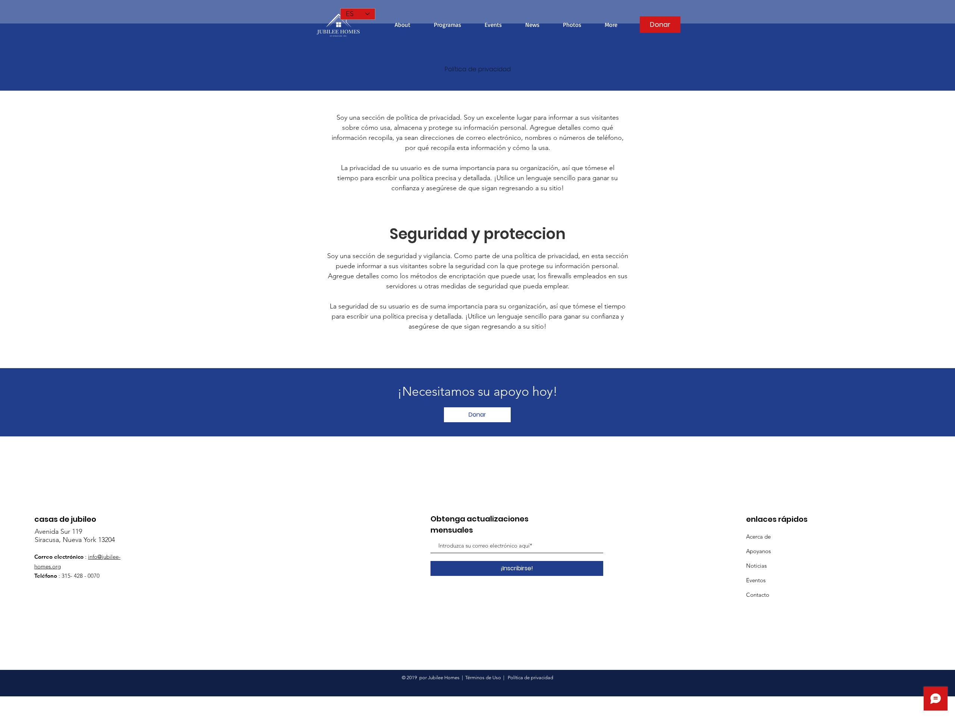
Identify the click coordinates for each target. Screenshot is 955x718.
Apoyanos (758, 551)
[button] (611, 24)
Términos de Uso (483, 677)
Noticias (756, 565)
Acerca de (758, 536)
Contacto (757, 594)
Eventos (755, 580)
